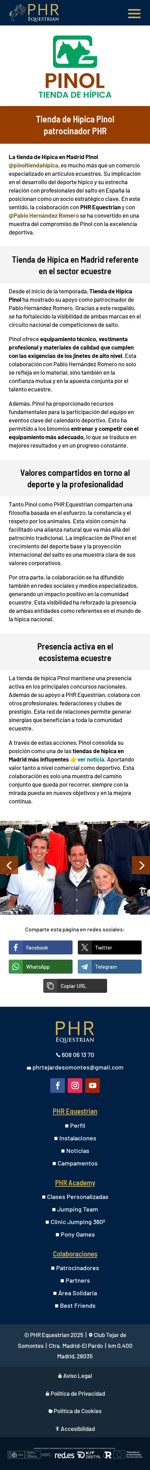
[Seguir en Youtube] (92, 1085)
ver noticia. (91, 759)
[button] (75, 986)
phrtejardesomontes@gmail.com (77, 1067)
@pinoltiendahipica (33, 165)
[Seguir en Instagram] (75, 1085)
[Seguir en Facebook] (57, 1085)
